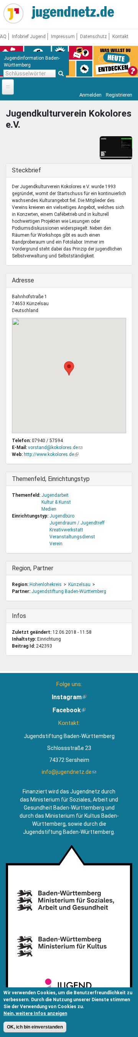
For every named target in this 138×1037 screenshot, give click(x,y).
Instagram (69, 697)
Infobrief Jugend (29, 36)
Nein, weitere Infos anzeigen (35, 1013)
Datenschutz (93, 36)
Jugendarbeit (55, 495)
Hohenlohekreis (46, 584)
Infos (27, 616)
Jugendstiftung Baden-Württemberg (68, 591)
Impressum (63, 36)
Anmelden (90, 95)
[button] (69, 368)
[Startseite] (13, 13)
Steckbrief (27, 170)
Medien (48, 509)
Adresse (27, 280)
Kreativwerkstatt (66, 530)
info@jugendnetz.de (69, 772)
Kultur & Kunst (56, 502)
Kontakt (120, 36)
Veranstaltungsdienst (72, 536)
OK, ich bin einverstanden (35, 1027)
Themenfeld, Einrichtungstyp (51, 479)
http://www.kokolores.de (51, 454)
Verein (55, 543)
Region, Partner (32, 568)
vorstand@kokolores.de (55, 447)
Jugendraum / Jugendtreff (77, 523)
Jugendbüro (61, 516)
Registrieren (119, 95)
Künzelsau (79, 584)
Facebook (69, 710)
